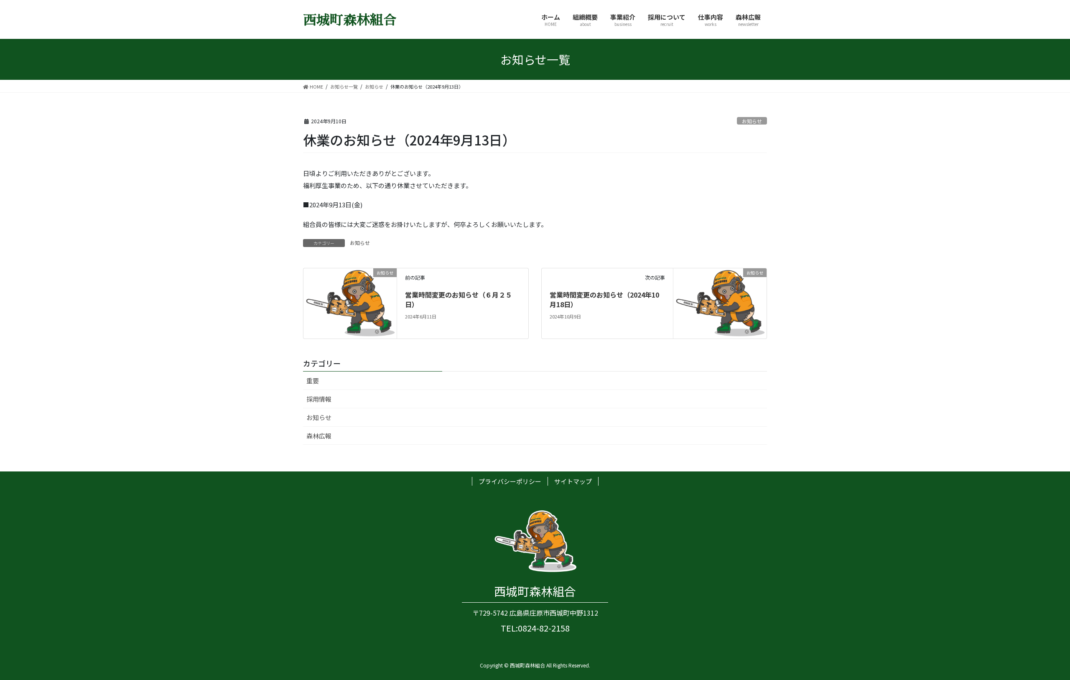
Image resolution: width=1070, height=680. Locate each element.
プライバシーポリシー (510, 481)
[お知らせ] (350, 302)
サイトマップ (573, 481)
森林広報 (318, 435)
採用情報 (318, 399)
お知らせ (752, 121)
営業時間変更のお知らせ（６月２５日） (458, 299)
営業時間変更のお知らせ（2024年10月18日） (604, 299)
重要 (312, 380)
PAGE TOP (1039, 652)
